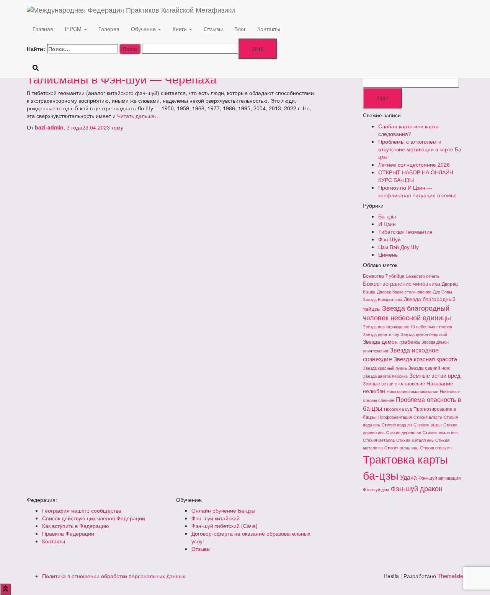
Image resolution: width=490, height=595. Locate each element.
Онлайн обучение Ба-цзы (223, 510)
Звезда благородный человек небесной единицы (407, 312)
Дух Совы (442, 292)
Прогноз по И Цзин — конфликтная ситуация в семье (417, 191)
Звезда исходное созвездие (401, 354)
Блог (240, 29)
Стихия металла (379, 440)
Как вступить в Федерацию (75, 525)
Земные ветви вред (435, 375)
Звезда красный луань (385, 368)
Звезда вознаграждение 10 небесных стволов (407, 326)
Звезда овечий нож (429, 367)
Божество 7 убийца (384, 275)
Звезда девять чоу (381, 334)
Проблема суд (398, 409)
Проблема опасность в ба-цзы (412, 404)
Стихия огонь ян (436, 448)
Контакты (268, 29)
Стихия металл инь (415, 440)
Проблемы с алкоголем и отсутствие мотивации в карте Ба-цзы (420, 149)
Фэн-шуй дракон (416, 488)
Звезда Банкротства (382, 299)
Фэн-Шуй (389, 239)
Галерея (108, 29)
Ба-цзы (387, 216)
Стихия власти (427, 417)
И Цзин (387, 224)
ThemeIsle (450, 576)
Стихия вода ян (397, 425)
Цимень (388, 254)
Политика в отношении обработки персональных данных (113, 576)
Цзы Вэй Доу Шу (398, 247)
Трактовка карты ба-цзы (405, 467)
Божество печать (422, 276)
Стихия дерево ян (403, 432)
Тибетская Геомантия (405, 231)
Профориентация (395, 417)
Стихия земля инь (440, 432)
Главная (43, 29)
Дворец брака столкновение (404, 292)
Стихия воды (427, 424)
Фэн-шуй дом (376, 489)
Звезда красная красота (425, 359)
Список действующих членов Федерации (93, 518)
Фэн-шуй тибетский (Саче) (224, 525)
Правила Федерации (68, 533)
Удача (408, 477)
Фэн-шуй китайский (215, 518)
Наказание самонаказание (412, 391)
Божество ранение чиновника (401, 283)
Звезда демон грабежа (391, 341)
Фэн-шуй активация (439, 477)
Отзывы (213, 29)
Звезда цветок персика (385, 376)
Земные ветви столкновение (394, 383)
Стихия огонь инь (401, 448)
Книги (180, 29)
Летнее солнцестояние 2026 (414, 164)
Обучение (144, 29)
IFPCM (74, 29)
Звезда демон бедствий (424, 334)
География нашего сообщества (81, 510)
